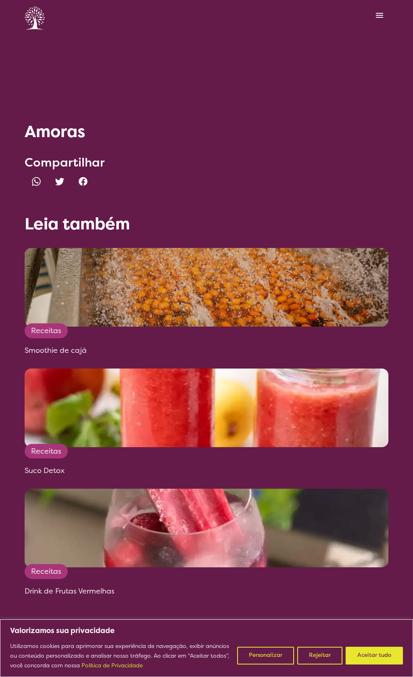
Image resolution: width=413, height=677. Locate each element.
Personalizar (265, 655)
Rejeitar (320, 655)
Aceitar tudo (374, 655)
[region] (206, 648)
